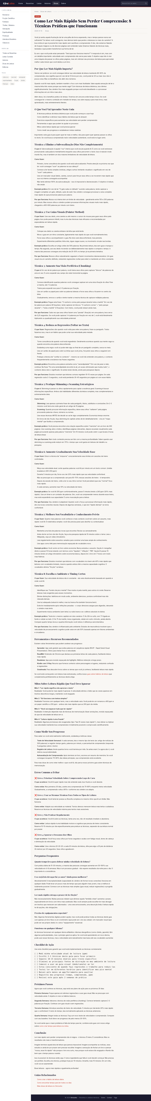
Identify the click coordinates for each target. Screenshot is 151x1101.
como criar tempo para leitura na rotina (53, 1026)
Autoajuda (6, 29)
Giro (8, 3)
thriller (23, 80)
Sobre (63, 3)
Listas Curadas (8, 57)
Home (20, 3)
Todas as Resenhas (9, 53)
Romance (6, 15)
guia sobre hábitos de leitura (98, 674)
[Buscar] (146, 3)
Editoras (5, 67)
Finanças (6, 36)
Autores (48, 3)
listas (12, 84)
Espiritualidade (8, 32)
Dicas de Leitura (8, 64)
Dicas (56, 3)
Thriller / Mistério (8, 25)
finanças (5, 84)
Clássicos (6, 43)
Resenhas (30, 3)
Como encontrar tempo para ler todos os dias (54, 1083)
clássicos (6, 77)
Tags (115, 1097)
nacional (13, 77)
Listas (39, 3)
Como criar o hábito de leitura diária (50, 1079)
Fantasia (6, 22)
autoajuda (22, 77)
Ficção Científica (8, 18)
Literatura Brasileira (9, 39)
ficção (16, 80)
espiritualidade (7, 80)
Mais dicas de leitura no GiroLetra (49, 1086)
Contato (109, 1097)
